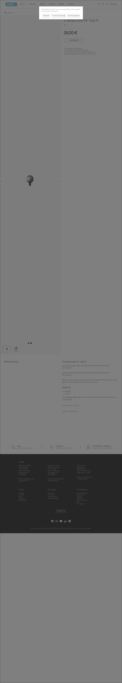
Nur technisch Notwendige (58, 16)
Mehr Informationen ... (53, 11)
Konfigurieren (46, 16)
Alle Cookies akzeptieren (74, 16)
